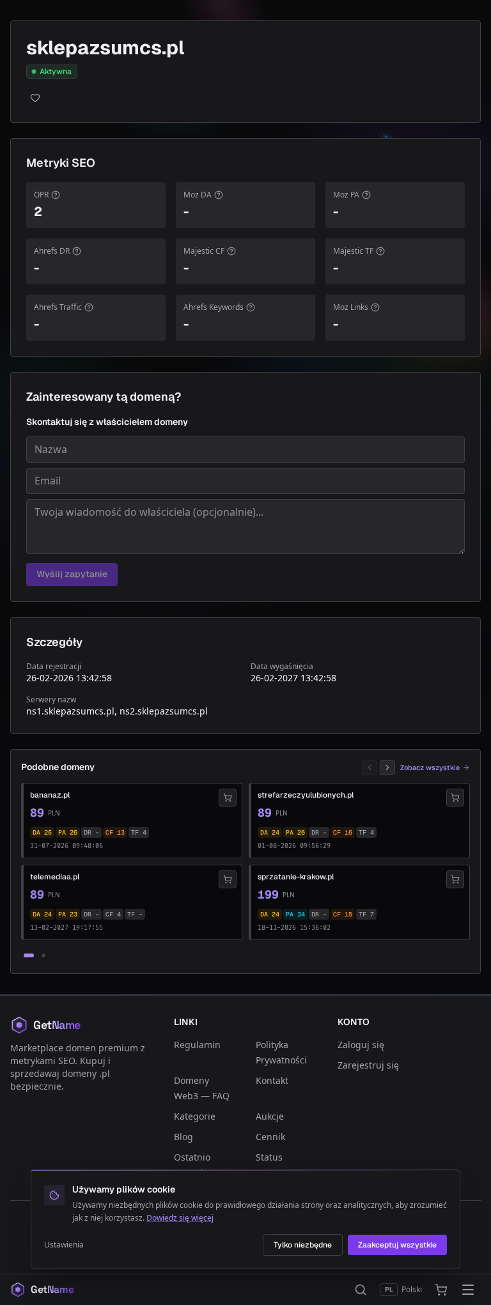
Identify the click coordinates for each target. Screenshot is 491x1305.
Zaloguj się (361, 1045)
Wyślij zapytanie (71, 574)
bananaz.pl (50, 795)
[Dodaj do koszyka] (228, 798)
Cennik (270, 1137)
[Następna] (387, 767)
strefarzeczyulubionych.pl (306, 795)
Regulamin (197, 1045)
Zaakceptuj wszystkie (397, 1245)
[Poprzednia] (369, 767)
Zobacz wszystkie (430, 767)
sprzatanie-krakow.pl (296, 877)
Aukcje (270, 1116)
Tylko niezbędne (303, 1245)
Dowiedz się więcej (180, 1217)
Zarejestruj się (368, 1065)
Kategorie (194, 1116)
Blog (183, 1137)
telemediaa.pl (54, 877)
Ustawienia (64, 1245)
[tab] (28, 955)
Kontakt (272, 1080)
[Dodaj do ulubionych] (35, 98)
